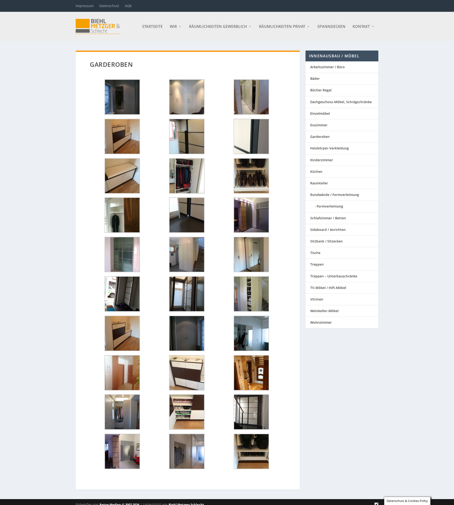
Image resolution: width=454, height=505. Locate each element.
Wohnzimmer (321, 322)
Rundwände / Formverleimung (334, 194)
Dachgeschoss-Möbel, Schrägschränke (341, 102)
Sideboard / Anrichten (328, 229)
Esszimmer (318, 125)
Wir (173, 27)
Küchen (316, 171)
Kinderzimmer (321, 160)
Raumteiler (319, 183)
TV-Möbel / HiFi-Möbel (328, 287)
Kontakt (361, 27)
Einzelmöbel (320, 113)
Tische (315, 252)
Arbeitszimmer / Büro (327, 67)
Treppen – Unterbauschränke (333, 276)
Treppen (317, 264)
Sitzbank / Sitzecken (326, 241)
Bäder (315, 78)
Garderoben (320, 136)
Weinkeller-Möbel (324, 311)
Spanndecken (331, 27)
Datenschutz (109, 6)
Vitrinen (316, 299)
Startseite (152, 27)
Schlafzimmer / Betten (328, 218)
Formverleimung (330, 206)
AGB (128, 6)
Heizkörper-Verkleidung (329, 148)
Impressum (85, 6)
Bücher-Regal (321, 90)
